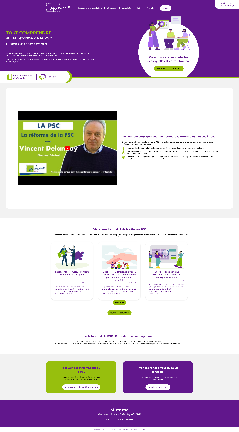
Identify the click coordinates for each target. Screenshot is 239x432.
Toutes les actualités (119, 313)
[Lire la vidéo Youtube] (67, 148)
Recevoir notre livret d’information (81, 387)
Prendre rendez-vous (158, 387)
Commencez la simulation (168, 68)
